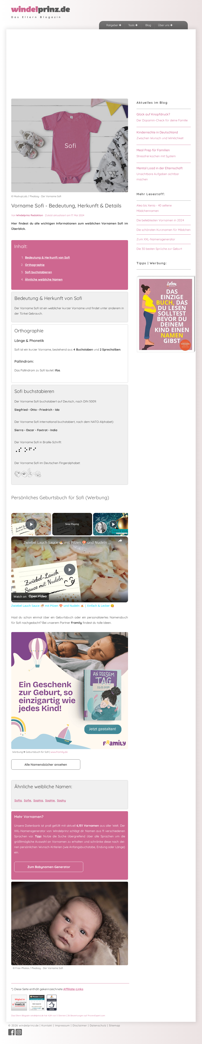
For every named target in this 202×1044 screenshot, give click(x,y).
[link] (18, 543)
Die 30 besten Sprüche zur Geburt (159, 249)
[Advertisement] (101, 59)
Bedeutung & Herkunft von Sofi (47, 257)
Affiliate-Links (73, 989)
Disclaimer (80, 1025)
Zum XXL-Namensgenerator (156, 239)
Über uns (164, 25)
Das (58, 1015)
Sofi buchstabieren (38, 272)
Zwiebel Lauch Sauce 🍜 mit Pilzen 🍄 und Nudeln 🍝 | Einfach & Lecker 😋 (69, 542)
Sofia (18, 800)
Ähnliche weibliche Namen (44, 279)
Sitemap (114, 1025)
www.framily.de (59, 751)
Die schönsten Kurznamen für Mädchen (164, 230)
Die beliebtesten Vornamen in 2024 (160, 220)
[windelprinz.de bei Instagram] (19, 1034)
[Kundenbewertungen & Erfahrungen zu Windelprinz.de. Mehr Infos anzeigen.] (37, 1009)
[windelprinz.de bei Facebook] (11, 1034)
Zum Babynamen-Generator (48, 867)
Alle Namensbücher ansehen (45, 764)
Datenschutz (98, 1025)
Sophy (61, 800)
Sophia (38, 800)
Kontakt (46, 1025)
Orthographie (35, 265)
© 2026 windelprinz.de (23, 1025)
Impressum (62, 1025)
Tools (131, 25)
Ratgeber (112, 25)
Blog (148, 25)
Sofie (27, 800)
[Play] (113, 524)
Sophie (50, 800)
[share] (120, 540)
